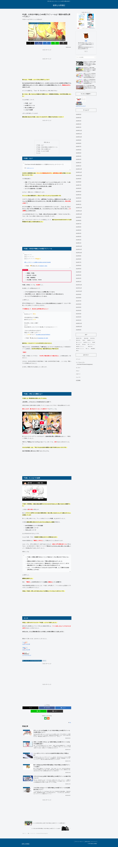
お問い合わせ (87, 841)
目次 (45, 142)
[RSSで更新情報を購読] (48, 718)
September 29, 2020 (43, 338)
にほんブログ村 (26, 644)
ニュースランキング (26, 655)
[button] (63, 43)
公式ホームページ (30, 168)
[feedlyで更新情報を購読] (45, 718)
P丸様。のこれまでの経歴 (43, 151)
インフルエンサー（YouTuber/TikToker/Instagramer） (32, 660)
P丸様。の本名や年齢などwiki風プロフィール (47, 147)
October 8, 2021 (43, 265)
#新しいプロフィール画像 (30, 262)
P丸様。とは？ (40, 145)
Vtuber (45, 660)
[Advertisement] (46, 53)
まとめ (38, 153)
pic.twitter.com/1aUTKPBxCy (43, 334)
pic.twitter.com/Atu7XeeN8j (44, 262)
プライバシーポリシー (79, 841)
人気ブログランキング (81, 106)
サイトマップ (93, 841)
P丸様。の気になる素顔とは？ (44, 149)
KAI (86, 40)
